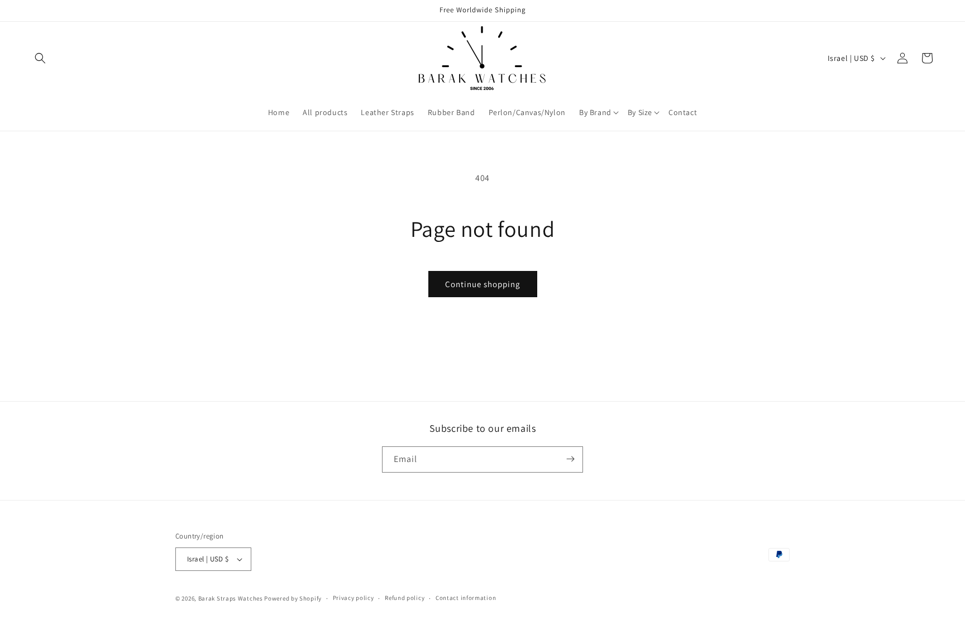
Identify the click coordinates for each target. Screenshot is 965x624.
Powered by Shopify (293, 598)
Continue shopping (482, 284)
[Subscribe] (570, 459)
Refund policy (404, 598)
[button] (40, 58)
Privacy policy (353, 598)
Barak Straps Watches (230, 598)
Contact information (466, 598)
